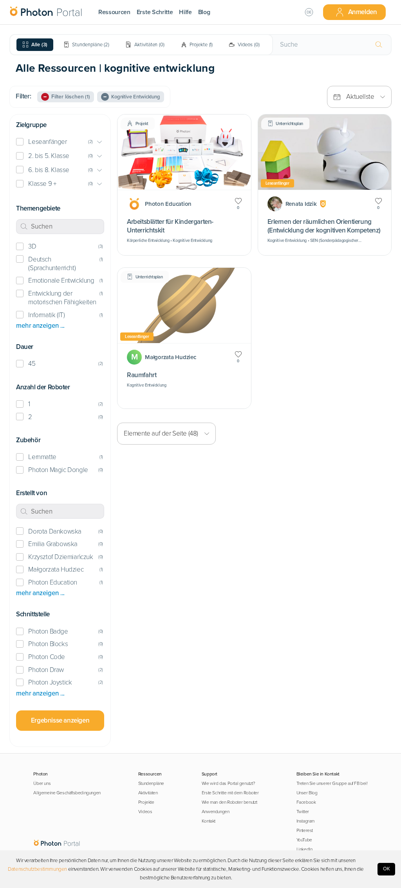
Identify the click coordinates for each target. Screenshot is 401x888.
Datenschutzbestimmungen (37, 869)
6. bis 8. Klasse (48, 170)
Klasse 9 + (42, 184)
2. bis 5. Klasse (48, 156)
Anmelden (362, 12)
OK (386, 869)
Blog (204, 12)
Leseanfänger (47, 142)
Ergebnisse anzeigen (60, 720)
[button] (60, 142)
